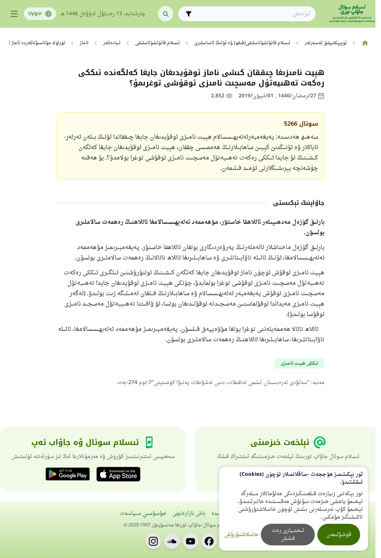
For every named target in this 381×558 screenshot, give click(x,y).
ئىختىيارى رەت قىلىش (288, 535)
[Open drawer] (14, 14)
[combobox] (252, 14)
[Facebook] (209, 541)
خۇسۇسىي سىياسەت (143, 513)
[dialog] (293, 509)
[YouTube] (190, 541)
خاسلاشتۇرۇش (241, 535)
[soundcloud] (172, 541)
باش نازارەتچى (188, 513)
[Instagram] (153, 541)
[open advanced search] (188, 14)
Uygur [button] (35, 13)
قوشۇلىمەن (338, 535)
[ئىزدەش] (165, 14)
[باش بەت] (365, 43)
